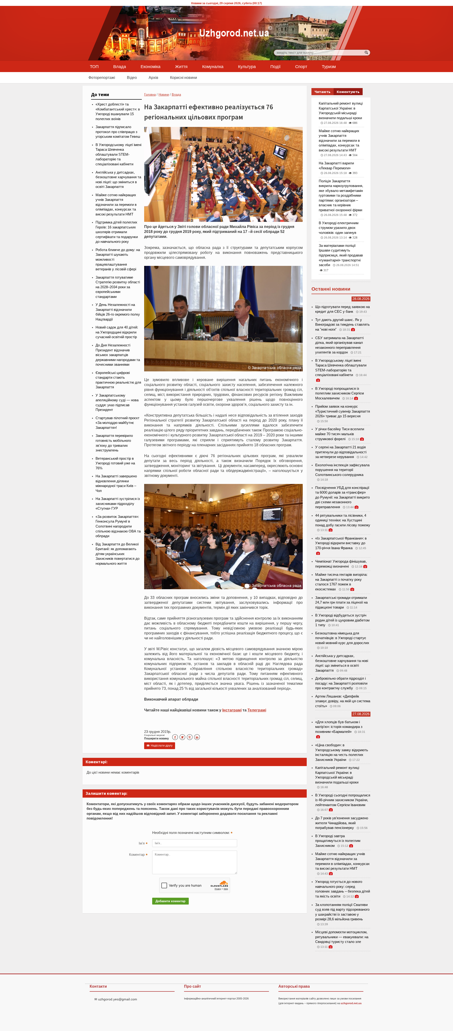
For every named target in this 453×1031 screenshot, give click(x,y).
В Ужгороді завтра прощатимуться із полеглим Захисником (337, 841)
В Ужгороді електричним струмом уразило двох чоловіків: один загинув (338, 228)
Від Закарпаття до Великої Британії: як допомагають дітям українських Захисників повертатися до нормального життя (117, 553)
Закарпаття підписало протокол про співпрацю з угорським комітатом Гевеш (118, 131)
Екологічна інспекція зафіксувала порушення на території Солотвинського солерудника (342, 470)
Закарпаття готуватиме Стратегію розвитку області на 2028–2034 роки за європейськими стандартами (118, 287)
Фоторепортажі (101, 77)
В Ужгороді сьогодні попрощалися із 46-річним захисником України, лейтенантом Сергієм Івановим (342, 800)
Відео (132, 77)
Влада (119, 66)
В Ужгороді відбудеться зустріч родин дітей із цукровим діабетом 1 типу (342, 620)
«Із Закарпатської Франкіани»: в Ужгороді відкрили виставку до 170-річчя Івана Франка (341, 543)
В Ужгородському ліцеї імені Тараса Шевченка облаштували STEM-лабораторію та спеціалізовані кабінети (118, 154)
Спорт (301, 66)
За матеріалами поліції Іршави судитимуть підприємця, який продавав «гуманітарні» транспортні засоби (341, 255)
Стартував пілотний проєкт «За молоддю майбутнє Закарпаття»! (117, 423)
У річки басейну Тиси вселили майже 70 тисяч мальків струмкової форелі (339, 434)
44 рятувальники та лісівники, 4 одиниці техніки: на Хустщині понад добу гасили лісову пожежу (342, 520)
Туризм (329, 66)
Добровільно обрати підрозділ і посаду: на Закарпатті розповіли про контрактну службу (341, 683)
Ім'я (143, 843)
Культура (247, 66)
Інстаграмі (232, 710)
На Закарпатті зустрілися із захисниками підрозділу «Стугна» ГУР (118, 503)
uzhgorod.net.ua (351, 1003)
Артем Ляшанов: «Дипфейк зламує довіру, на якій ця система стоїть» (342, 701)
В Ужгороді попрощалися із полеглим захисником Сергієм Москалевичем (339, 393)
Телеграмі (256, 710)
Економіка (150, 66)
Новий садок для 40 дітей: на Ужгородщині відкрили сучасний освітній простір (117, 332)
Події (275, 66)
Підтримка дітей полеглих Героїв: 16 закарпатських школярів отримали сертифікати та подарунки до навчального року (117, 232)
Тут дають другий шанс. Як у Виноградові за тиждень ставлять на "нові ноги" (342, 324)
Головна (150, 94)
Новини (164, 94)
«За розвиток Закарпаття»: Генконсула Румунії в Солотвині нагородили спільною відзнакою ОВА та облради (118, 526)
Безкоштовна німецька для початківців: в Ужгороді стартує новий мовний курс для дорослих (342, 638)
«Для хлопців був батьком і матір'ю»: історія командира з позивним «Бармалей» (338, 727)
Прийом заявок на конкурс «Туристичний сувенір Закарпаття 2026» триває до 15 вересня (342, 411)
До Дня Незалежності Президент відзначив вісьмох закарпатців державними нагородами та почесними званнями (118, 354)
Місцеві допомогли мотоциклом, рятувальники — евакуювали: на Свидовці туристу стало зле (341, 937)
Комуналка (212, 66)
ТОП (94, 66)
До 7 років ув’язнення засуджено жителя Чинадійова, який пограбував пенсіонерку (341, 823)
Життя (181, 66)
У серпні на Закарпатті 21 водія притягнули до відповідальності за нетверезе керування (340, 452)
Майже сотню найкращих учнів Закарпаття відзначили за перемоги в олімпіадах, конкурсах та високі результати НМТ (116, 204)
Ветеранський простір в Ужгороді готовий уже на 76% (115, 463)
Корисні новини (183, 77)
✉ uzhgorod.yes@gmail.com (115, 999)
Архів (153, 77)
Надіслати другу (159, 745)
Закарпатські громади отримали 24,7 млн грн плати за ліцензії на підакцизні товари (341, 602)
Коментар (138, 855)
